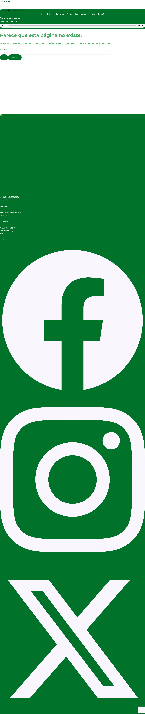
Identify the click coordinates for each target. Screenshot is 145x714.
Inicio (42, 14)
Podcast (69, 14)
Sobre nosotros (80, 14)
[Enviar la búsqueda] (4, 57)
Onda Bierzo (4, 6)
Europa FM (101, 14)
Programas (60, 14)
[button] (50, 14)
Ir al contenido (5, 1)
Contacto (92, 14)
